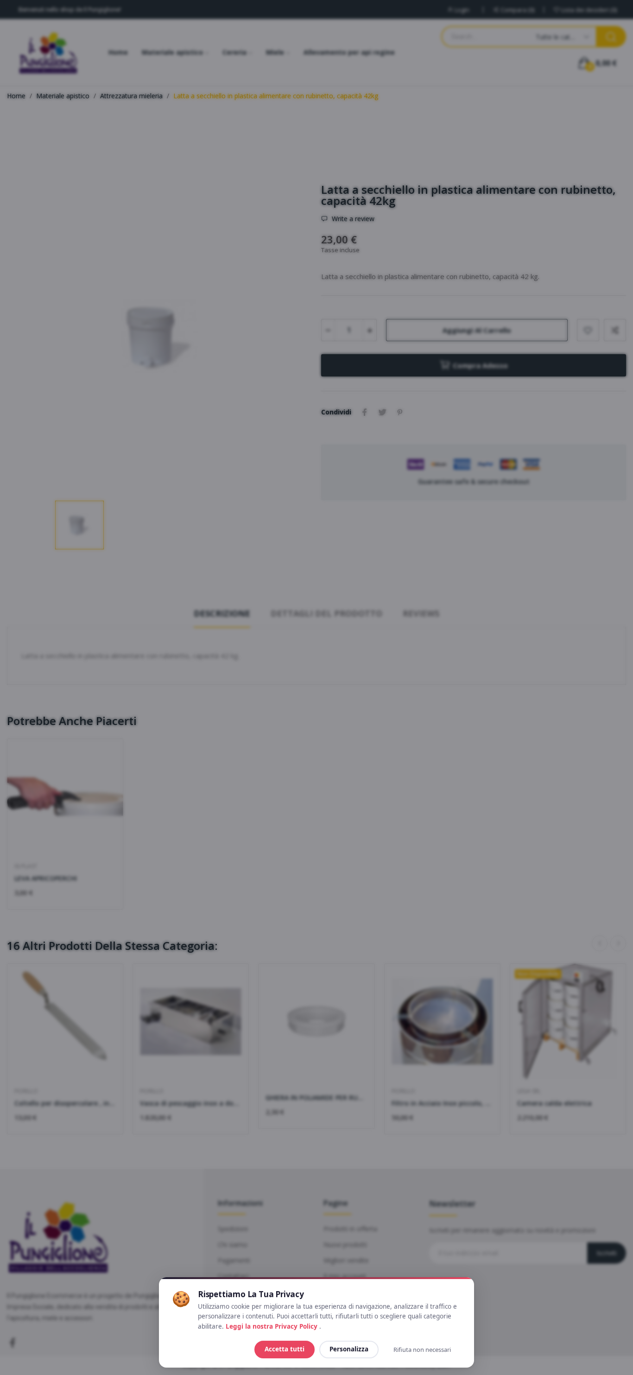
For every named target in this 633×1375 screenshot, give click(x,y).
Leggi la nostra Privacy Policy (272, 1326)
